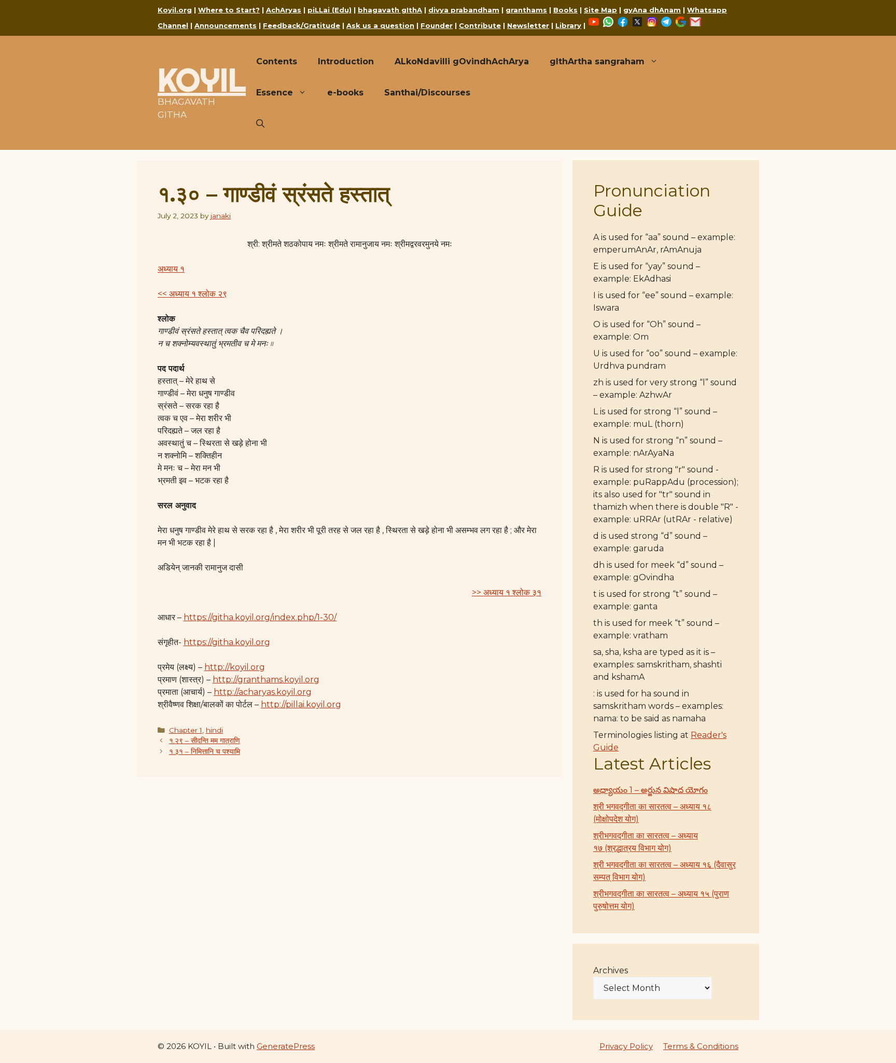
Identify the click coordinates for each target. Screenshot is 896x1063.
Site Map (600, 10)
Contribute (480, 25)
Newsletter (528, 25)
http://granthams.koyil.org (266, 679)
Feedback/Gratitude (301, 25)
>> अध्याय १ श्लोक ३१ (506, 592)
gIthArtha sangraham (597, 61)
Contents (276, 61)
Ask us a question (380, 25)
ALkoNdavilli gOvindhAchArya (462, 61)
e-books (345, 92)
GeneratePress (286, 1046)
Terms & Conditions (700, 1046)
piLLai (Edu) (329, 10)
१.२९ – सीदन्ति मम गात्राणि (204, 740)
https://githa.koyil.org (227, 642)
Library (568, 25)
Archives (610, 970)
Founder (437, 25)
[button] (260, 123)
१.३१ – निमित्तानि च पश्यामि (204, 751)
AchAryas (283, 10)
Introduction (346, 61)
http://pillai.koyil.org (301, 704)
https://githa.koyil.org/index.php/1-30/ (260, 617)
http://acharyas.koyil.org (263, 692)
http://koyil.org (234, 667)
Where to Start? (229, 10)
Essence (274, 92)
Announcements (225, 25)
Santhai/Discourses (427, 92)
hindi (214, 730)
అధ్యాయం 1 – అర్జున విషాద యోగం (650, 790)
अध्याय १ (171, 269)
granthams (526, 10)
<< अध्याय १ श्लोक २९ (192, 294)
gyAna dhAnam (652, 10)
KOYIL (202, 80)
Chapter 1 (185, 730)
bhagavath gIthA (390, 10)
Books (565, 10)
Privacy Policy (626, 1046)
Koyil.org (175, 10)
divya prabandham (463, 10)
